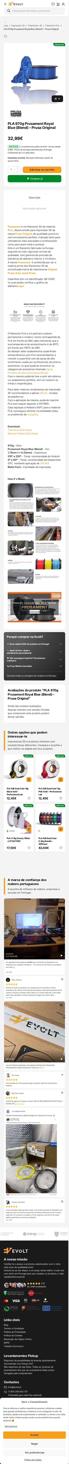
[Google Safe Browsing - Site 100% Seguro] (14, 1292)
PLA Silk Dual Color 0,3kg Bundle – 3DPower (48, 841)
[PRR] (33, 1308)
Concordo (35, 611)
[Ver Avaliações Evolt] (34, 1060)
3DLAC (44, 392)
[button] (34, 73)
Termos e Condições (14, 1328)
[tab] (34, 197)
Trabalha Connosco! (14, 1346)
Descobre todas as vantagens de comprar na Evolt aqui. (31, 676)
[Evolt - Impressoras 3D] (16, 4)
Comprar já (36, 178)
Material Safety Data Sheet (23, 433)
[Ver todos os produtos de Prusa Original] (16, 113)
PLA (10, 230)
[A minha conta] (63, 4)
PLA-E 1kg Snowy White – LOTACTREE (18, 839)
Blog (6, 1325)
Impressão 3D (18, 25)
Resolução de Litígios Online (17, 1339)
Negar (34, 1443)
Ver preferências (34, 1452)
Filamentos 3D (35, 25)
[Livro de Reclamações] (35, 1292)
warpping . (33, 414)
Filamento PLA (52, 25)
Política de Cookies (33, 1460)
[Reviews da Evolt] (27, 1284)
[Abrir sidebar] (5, 4)
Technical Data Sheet (20, 430)
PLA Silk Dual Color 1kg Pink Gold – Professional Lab (50, 791)
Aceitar (34, 1434)
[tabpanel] (34, 420)
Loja (6, 25)
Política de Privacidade (15, 1332)
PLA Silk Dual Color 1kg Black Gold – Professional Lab (17, 791)
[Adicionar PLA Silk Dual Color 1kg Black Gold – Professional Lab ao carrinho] (28, 779)
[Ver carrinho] (58, 4)
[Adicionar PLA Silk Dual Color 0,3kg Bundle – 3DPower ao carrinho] (60, 829)
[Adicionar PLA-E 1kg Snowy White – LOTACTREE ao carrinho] (28, 829)
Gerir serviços (11, 1426)
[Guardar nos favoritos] (5, 36)
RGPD (6, 1342)
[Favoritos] (53, 4)
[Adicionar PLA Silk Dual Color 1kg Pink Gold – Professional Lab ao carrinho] (60, 779)
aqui (20, 286)
